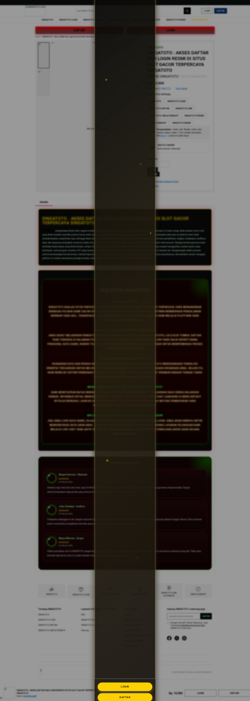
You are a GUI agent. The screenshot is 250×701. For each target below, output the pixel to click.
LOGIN (125, 686)
